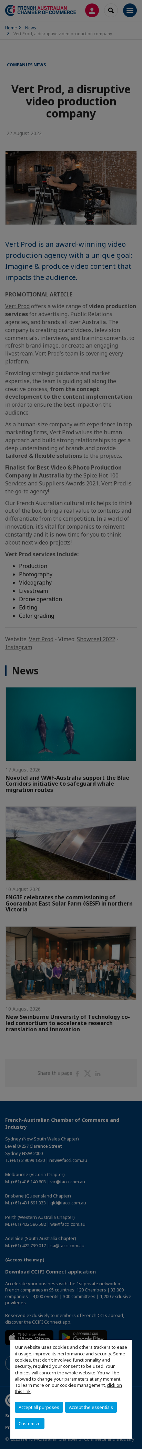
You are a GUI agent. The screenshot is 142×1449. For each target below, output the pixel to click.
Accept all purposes (39, 1407)
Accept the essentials (91, 1407)
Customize (30, 1423)
